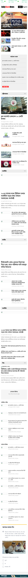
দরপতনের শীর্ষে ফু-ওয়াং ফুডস (9, 69)
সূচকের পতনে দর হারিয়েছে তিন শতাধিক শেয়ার (13, 77)
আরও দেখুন (5, 86)
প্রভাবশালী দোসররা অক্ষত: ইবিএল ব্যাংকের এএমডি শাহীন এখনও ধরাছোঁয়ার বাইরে (18, 232)
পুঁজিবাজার (5, 93)
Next (25, 20)
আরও (25, 93)
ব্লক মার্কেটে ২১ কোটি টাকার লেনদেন (16, 486)
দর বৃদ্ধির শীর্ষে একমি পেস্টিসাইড (9, 65)
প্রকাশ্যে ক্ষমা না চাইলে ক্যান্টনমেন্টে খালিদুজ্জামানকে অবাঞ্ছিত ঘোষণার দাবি (18, 283)
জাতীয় (4, 240)
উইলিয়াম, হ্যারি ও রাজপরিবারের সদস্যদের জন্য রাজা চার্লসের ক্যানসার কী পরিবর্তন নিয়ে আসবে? (13, 371)
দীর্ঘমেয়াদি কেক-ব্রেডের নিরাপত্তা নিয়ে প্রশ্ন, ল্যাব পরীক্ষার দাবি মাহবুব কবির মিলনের (14, 264)
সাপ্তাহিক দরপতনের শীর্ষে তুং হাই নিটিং (13, 26)
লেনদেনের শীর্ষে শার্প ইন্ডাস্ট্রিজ (9, 73)
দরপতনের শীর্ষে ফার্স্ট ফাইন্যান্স (14, 493)
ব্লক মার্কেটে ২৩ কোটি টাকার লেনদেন (16, 447)
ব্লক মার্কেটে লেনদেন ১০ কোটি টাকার (10, 60)
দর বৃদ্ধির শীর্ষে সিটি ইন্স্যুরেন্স (14, 462)
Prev (2, 20)
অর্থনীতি (4, 171)
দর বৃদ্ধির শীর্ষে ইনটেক (12, 501)
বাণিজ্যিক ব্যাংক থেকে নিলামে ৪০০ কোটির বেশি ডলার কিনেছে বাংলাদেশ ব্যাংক (19, 223)
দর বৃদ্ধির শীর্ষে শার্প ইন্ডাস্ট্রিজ (8, 81)
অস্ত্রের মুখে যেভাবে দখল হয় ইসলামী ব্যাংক (17, 413)
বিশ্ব (3, 363)
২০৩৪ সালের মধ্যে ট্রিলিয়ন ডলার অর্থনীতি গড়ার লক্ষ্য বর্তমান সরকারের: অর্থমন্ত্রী (13, 196)
